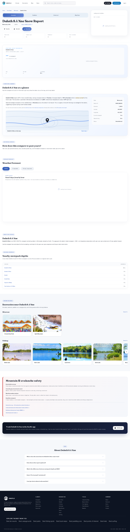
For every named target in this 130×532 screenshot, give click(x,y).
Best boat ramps (61, 521)
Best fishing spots (48, 521)
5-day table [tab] (15, 168)
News (38, 3)
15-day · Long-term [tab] (27, 168)
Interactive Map (85, 499)
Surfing (60, 514)
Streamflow (38, 502)
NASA (123, 528)
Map (32, 3)
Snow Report (9, 10)
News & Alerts (85, 502)
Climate (17, 3)
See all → (125, 311)
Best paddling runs (75, 521)
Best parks (37, 521)
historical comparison (39, 107)
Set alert (18, 28)
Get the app (118, 428)
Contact (107, 508)
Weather (84, 508)
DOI (125, 528)
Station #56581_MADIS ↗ (27, 24)
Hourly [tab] (6, 168)
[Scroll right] (127, 352)
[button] (27, 318)
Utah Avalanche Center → (12, 412)
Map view (27, 29)
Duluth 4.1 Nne (7, 271)
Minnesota (16, 10)
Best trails (103, 521)
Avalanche (38, 508)
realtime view (28, 107)
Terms (107, 504)
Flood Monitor (85, 506)
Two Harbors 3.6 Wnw (9, 286)
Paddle (60, 502)
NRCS (120, 528)
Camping (61, 506)
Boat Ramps (61, 508)
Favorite (7, 29)
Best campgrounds (25, 521)
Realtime (34, 15)
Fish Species (85, 504)
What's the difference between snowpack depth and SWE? (43, 469)
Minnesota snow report (62, 107)
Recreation (25, 3)
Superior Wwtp (8, 282)
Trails (60, 512)
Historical (56, 15)
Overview (13, 15)
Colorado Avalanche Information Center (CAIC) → (17, 407)
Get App (108, 3)
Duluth (6, 275)
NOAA (117, 528)
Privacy (107, 506)
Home (3, 10)
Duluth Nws (7, 278)
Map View (77, 15)
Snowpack (38, 499)
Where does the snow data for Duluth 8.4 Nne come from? (43, 456)
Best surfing (113, 521)
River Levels (38, 506)
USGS (114, 528)
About (107, 499)
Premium (108, 502)
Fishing (60, 504)
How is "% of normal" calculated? (36, 475)
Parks (60, 510)
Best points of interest (91, 521)
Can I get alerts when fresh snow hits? (37, 481)
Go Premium (117, 3)
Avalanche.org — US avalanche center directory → (18, 405)
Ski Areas (61, 499)
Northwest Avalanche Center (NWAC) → (15, 410)
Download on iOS (11, 509)
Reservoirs (38, 504)
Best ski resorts (11, 521)
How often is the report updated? (36, 462)
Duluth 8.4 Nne (7, 267)
